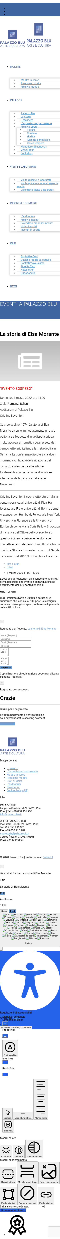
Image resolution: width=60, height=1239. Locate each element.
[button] (1, 949)
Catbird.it (48, 857)
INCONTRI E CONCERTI (23, 203)
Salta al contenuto (10, 1206)
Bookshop (26, 153)
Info (13, 243)
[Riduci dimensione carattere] (5, 1036)
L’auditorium (14, 784)
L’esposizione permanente (22, 771)
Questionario (28, 273)
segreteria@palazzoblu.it (14, 833)
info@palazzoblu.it (11, 814)
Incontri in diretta (30, 229)
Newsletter (13, 787)
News (13, 286)
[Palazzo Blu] (12, 45)
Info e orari (13, 563)
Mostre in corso (16, 774)
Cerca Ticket (7, 723)
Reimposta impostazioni (12, 1210)
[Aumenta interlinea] (5, 1062)
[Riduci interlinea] (5, 1074)
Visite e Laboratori (23, 166)
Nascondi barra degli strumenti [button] (16, 1027)
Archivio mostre (30, 86)
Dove (10, 567)
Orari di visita (14, 781)
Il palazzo (12, 768)
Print (12, 911)
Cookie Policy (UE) (17, 790)
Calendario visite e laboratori (37, 189)
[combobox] (30, 930)
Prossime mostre (17, 777)
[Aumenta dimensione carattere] (5, 1023)
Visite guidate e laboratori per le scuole (37, 185)
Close (4, 911)
